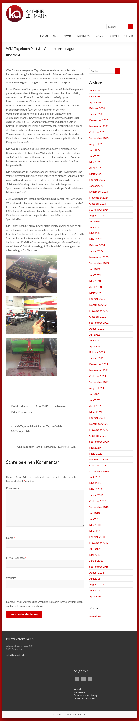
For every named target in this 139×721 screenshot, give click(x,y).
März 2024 (95, 239)
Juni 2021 (94, 399)
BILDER (128, 36)
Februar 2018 (97, 536)
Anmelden (95, 616)
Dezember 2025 (98, 120)
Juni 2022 (94, 340)
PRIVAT (114, 36)
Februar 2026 (97, 108)
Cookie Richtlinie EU (84, 698)
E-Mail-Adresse (16, 557)
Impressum (79, 692)
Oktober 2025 (97, 132)
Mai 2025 (95, 161)
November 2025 (98, 126)
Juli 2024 (94, 221)
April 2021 (95, 405)
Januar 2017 (96, 560)
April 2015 (95, 596)
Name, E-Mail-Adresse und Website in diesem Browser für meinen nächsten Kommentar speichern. (44, 603)
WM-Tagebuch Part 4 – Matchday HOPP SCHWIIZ (48, 446)
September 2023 (99, 263)
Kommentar (14, 488)
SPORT (68, 36)
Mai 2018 (95, 524)
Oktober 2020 (97, 435)
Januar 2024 (96, 251)
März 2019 (95, 489)
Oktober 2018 (97, 501)
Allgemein (60, 406)
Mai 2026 (95, 96)
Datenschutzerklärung (85, 695)
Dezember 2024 (98, 191)
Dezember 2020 (98, 423)
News (56, 36)
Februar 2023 (97, 298)
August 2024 (96, 215)
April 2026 (95, 102)
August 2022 (96, 328)
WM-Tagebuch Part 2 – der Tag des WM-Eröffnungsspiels (36, 429)
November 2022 (98, 310)
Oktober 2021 (97, 376)
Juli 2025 (94, 150)
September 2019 (99, 471)
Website (11, 577)
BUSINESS (83, 36)
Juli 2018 (94, 513)
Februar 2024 (97, 245)
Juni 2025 (94, 155)
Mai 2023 (95, 280)
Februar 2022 (97, 352)
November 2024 (98, 197)
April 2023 (95, 286)
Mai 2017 (95, 554)
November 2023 (98, 257)
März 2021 (95, 411)
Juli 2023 (94, 269)
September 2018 (99, 507)
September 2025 (99, 138)
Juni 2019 (94, 477)
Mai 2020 (95, 447)
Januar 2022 (96, 358)
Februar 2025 (97, 179)
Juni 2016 (94, 578)
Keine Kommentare (21, 412)
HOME (44, 36)
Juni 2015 (94, 590)
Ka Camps (100, 36)
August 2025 (96, 144)
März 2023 (95, 292)
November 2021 (98, 370)
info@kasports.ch (15, 654)
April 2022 (95, 346)
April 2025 (95, 167)
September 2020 (99, 441)
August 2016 (96, 572)
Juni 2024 (94, 227)
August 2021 (96, 388)
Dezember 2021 (98, 364)
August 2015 (96, 584)
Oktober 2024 (97, 203)
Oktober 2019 (97, 465)
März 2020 (95, 453)
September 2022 (99, 322)
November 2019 (98, 459)
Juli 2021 (94, 394)
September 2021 (99, 382)
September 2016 (99, 566)
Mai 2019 (95, 483)
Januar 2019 (96, 495)
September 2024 (99, 209)
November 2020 (98, 429)
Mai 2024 (95, 233)
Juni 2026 (94, 90)
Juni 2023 (94, 274)
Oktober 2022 (97, 316)
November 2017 (98, 542)
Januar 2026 (96, 114)
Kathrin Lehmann (20, 406)
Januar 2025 (96, 185)
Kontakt (78, 689)
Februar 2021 (97, 417)
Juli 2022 (94, 334)
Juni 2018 (94, 519)
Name (10, 537)
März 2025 (95, 173)
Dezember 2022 (98, 304)
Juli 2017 (94, 548)
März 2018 (95, 530)
